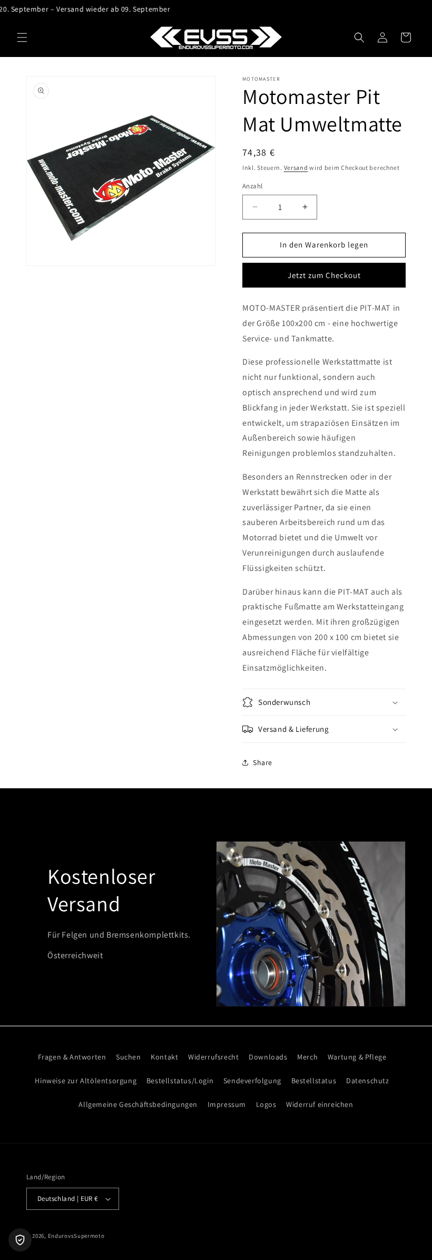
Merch (307, 1057)
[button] (22, 37)
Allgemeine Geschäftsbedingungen (138, 1104)
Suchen (128, 1057)
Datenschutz (367, 1080)
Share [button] (262, 762)
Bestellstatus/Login (179, 1080)
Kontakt (164, 1057)
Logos (266, 1104)
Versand (296, 167)
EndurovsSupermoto (76, 1235)
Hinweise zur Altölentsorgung (85, 1080)
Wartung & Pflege (357, 1057)
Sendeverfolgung (252, 1080)
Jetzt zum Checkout (324, 275)
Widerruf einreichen (319, 1104)
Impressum (227, 1104)
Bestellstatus (314, 1080)
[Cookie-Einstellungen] (20, 1240)
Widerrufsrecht (213, 1057)
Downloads (268, 1057)
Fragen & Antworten (72, 1057)
